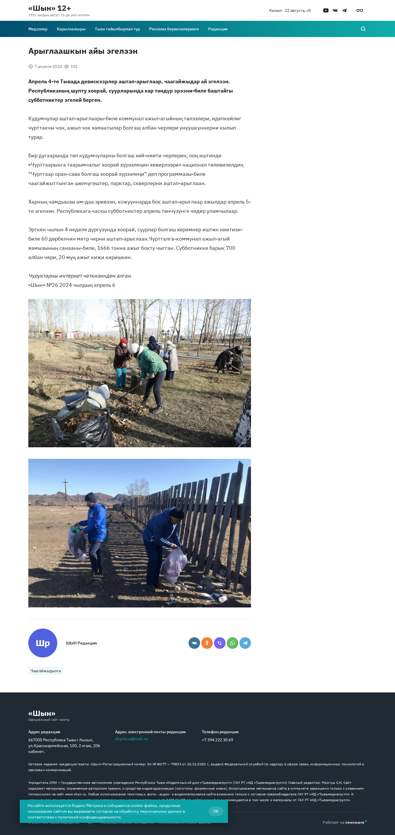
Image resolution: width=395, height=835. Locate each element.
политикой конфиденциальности (89, 817)
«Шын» (42, 713)
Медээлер (37, 29)
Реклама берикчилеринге (174, 29)
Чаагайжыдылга (46, 670)
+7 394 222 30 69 (217, 739)
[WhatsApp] (232, 643)
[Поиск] (363, 28)
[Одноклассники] (207, 643)
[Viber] (220, 643)
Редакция (218, 29)
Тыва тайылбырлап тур (117, 29)
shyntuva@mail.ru (131, 738)
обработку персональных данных (150, 811)
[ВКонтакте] (194, 643)
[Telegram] (245, 643)
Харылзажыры (71, 29)
